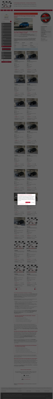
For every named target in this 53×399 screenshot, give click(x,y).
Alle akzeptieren (28, 202)
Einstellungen (32, 202)
